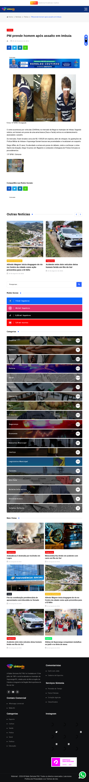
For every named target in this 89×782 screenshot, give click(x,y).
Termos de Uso (52, 779)
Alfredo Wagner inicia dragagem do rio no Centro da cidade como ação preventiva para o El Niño (22, 267)
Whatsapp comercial (16, 703)
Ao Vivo (34, 3)
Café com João (53, 671)
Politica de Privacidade (33, 779)
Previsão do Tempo (55, 689)
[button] (76, 214)
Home (10, 17)
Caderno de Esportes (55, 675)
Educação (12, 746)
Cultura (11, 724)
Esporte (48, 638)
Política (11, 741)
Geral (9, 594)
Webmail (14, 776)
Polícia (26, 17)
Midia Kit (12, 708)
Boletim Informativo (12, 261)
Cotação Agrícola (54, 697)
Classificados (53, 702)
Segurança (47, 261)
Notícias (18, 17)
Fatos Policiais (53, 693)
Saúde (11, 728)
